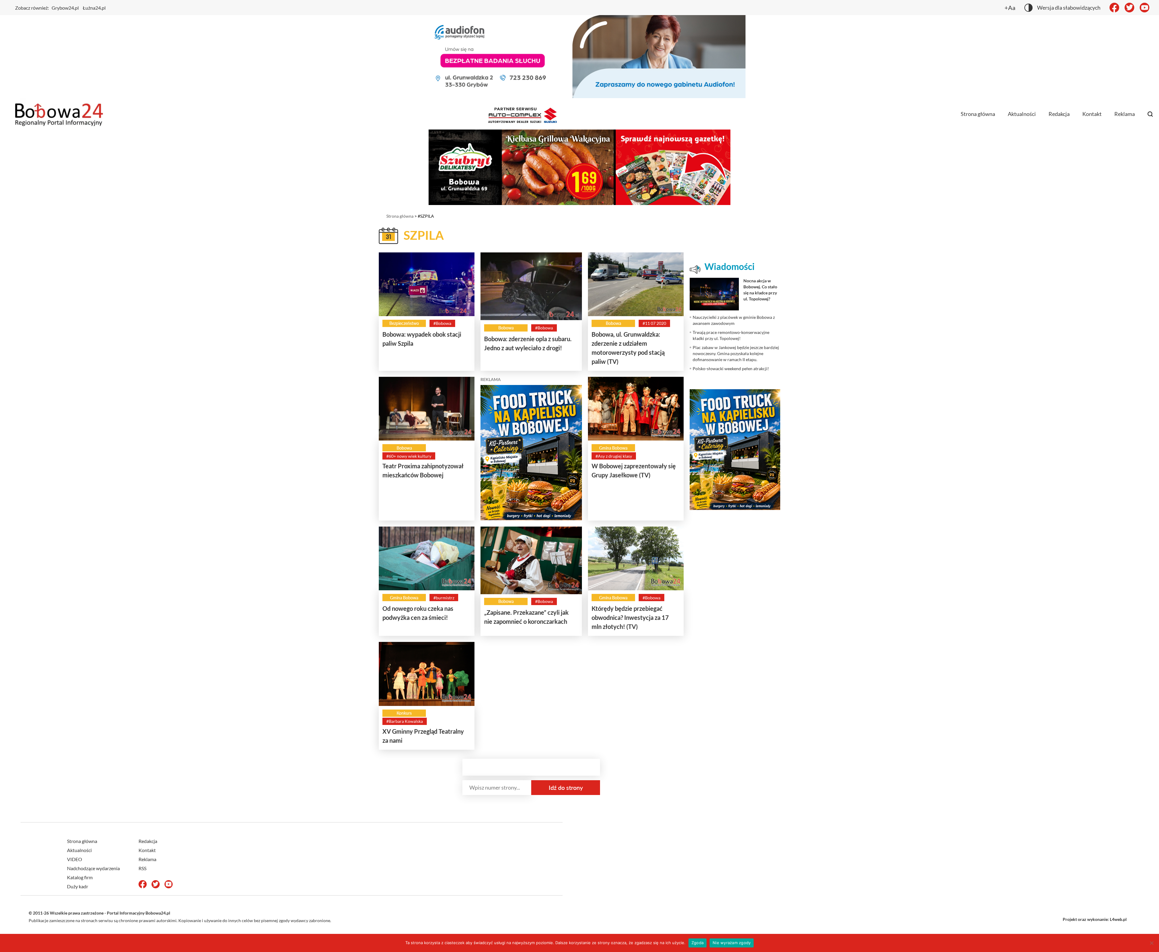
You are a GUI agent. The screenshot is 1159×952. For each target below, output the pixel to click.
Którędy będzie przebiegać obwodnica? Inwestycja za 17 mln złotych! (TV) (630, 617)
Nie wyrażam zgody (732, 942)
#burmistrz (443, 597)
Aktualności (1022, 114)
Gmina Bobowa (613, 447)
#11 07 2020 (654, 323)
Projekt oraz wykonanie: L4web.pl (1095, 919)
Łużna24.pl (94, 8)
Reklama (1124, 114)
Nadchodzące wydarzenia (93, 868)
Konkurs (404, 713)
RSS (142, 868)
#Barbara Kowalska (404, 721)
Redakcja (1059, 114)
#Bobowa (442, 323)
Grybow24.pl (65, 8)
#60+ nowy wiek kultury (408, 456)
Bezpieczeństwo (404, 323)
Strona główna (978, 114)
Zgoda (697, 942)
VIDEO (74, 859)
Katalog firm (80, 877)
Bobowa (506, 327)
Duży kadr (77, 886)
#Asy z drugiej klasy (613, 456)
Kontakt (1092, 114)
